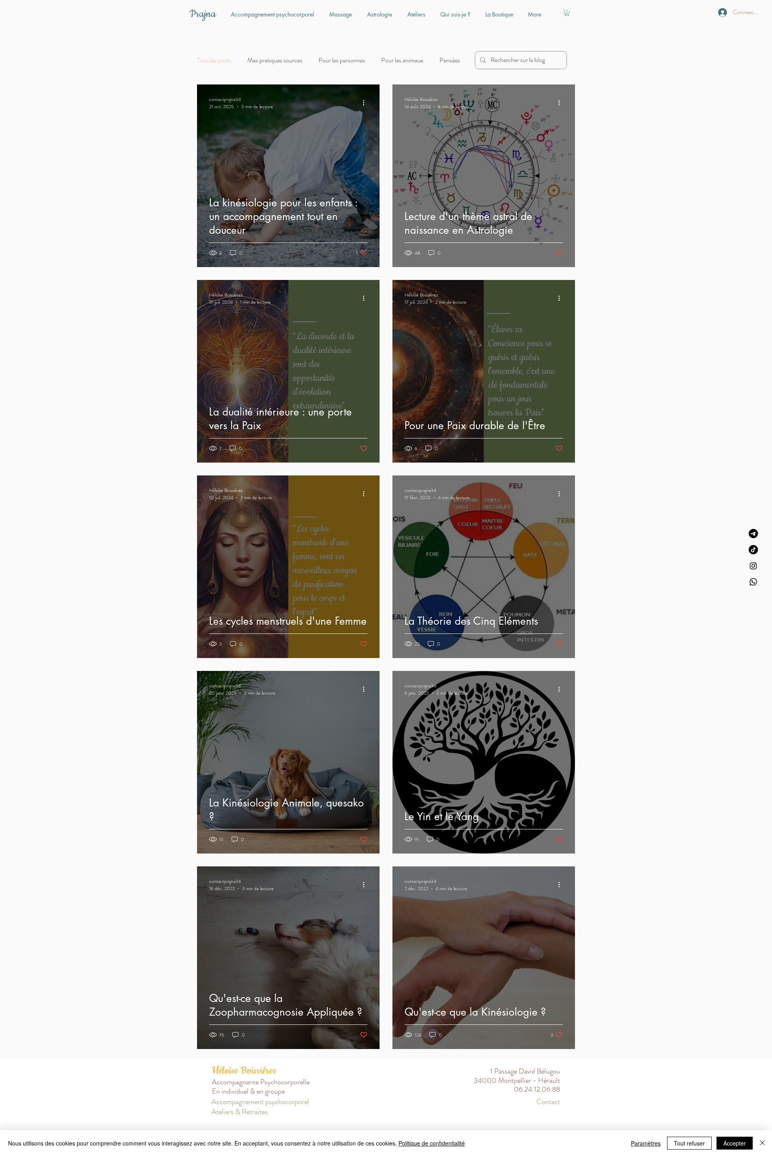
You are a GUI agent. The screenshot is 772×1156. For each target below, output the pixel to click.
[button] (567, 12)
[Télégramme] (753, 533)
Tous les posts (214, 60)
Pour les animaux (402, 60)
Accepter (734, 1143)
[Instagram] (753, 565)
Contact (548, 1101)
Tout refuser (689, 1143)
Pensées (449, 60)
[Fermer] (762, 1143)
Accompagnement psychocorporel (260, 1101)
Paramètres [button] (646, 1143)
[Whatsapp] (753, 581)
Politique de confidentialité (431, 1143)
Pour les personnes (341, 60)
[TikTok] (753, 549)
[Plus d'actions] (366, 103)
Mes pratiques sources (274, 60)
